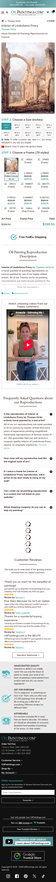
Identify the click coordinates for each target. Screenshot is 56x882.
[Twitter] (34, 876)
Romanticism (21, 293)
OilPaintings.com (31, 867)
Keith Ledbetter (23, 613)
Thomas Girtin (8, 29)
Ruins (7, 293)
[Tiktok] (43, 876)
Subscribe (27, 800)
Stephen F (20, 632)
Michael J (20, 647)
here (38, 139)
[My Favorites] (48, 12)
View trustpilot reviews (27, 829)
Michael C (20, 597)
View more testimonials (27, 655)
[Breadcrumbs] (3, 21)
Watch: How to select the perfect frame (23, 147)
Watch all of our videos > (28, 384)
